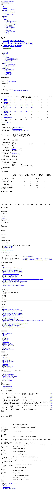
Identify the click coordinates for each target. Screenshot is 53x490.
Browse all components (6, 122)
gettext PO (5, 291)
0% (10, 105)
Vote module (6, 117)
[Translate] (1, 100)
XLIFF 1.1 (5, 293)
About (7, 32)
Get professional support (11, 24)
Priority (5, 335)
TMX (33, 259)
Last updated (6, 342)
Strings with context (7, 380)
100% (10, 117)
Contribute (8, 30)
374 (21, 111)
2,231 (27, 111)
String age (5, 340)
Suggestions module (6, 107)
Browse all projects (10, 9)
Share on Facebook (10, 70)
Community (5, 68)
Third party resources (13, 40)
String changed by (7, 367)
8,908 (27, 105)
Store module (6, 105)
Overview (5, 53)
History (7, 57)
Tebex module (5, 115)
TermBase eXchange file (28, 256)
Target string (6, 339)
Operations (5, 67)
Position (5, 334)
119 (26, 99)
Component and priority (8, 349)
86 (15, 107)
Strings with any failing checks (10, 376)
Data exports (9, 62)
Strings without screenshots (9, 377)
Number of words (7, 343)
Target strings (6, 359)
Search (4, 54)
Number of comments (8, 344)
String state (5, 364)
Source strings (6, 357)
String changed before (8, 387)
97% (10, 99)
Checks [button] (5, 13)
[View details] (14, 244)
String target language (8, 366)
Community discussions (11, 22)
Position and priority (7, 333)
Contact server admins (11, 21)
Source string (6, 338)
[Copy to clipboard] (16, 140)
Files (4, 63)
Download (14, 149)
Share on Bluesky (10, 69)
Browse (10, 81)
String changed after (7, 386)
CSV (24, 259)
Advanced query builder (6, 354)
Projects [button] (5, 8)
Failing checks (9, 60)
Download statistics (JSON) (12, 59)
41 (15, 111)
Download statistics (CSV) (12, 58)
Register (5, 16)
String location (6, 348)
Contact (5, 485)
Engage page (9, 73)
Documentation (9, 26)
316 (21, 107)
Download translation (10, 64)
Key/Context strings (7, 360)
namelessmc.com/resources (17, 127)
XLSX (50, 259)
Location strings (6, 362)
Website (8, 33)
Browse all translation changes (7, 250)
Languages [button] (5, 10)
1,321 (21, 105)
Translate (14, 81)
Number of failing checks (8, 345)
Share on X (8, 72)
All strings (16, 90)
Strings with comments (8, 375)
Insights (5, 56)
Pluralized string (6, 379)
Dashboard (5, 6)
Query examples (4, 391)
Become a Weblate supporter (9, 488)
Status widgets (9, 74)
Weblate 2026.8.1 (12, 483)
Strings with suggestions (8, 374)
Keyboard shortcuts (10, 27)
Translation (5, 52)
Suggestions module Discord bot (6, 111)
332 (15, 105)
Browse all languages (10, 11)
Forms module (6, 99)
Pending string (6, 365)
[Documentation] (1, 86)
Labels (4, 337)
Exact (16, 370)
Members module (5, 102)
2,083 (27, 107)
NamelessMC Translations (8, 1)
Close (10, 416)
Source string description (8, 361)
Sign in (4, 17)
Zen (27, 90)
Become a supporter (10, 31)
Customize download (10, 65)
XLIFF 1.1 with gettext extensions (38, 259)
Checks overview (10, 14)
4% (10, 111)
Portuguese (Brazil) (12, 45)
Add (19, 370)
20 (20, 99)
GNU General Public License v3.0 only (20, 130)
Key (4, 347)
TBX (30, 259)
